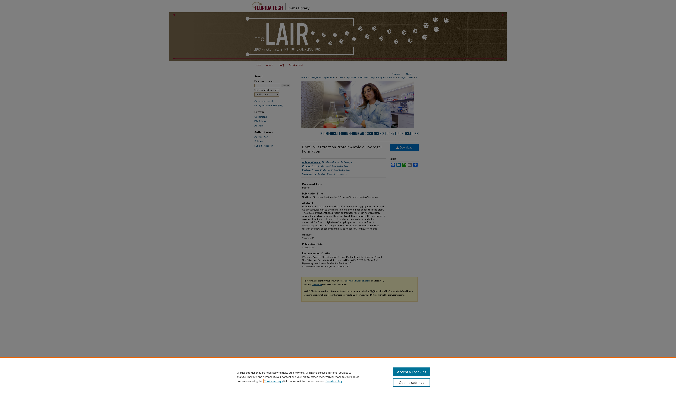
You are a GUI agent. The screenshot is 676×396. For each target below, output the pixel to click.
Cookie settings (273, 381)
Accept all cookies (411, 372)
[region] (338, 376)
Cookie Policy (334, 381)
